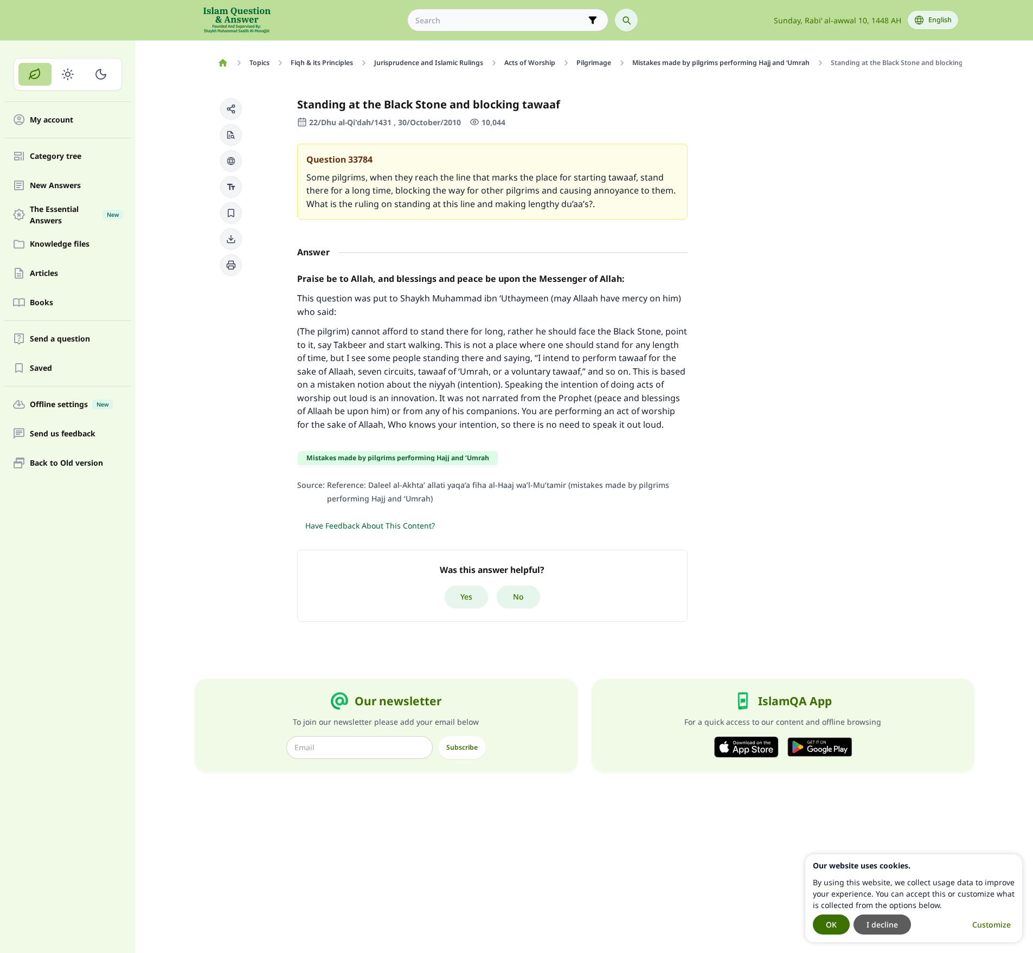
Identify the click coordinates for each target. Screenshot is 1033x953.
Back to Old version (66, 463)
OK (831, 924)
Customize (991, 924)
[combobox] (500, 20)
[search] (626, 20)
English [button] (940, 19)
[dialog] (913, 898)
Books (41, 303)
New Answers (55, 186)
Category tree (55, 156)
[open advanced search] (592, 20)
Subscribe (462, 747)
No (518, 596)
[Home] (223, 62)
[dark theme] (100, 74)
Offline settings (69, 405)
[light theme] (68, 74)
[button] (231, 109)
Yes (466, 596)
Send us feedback (62, 434)
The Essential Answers (74, 215)
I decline (882, 924)
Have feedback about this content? (370, 525)
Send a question (60, 339)
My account (51, 120)
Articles (44, 273)
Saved (41, 368)
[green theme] (35, 74)
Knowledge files (59, 244)
